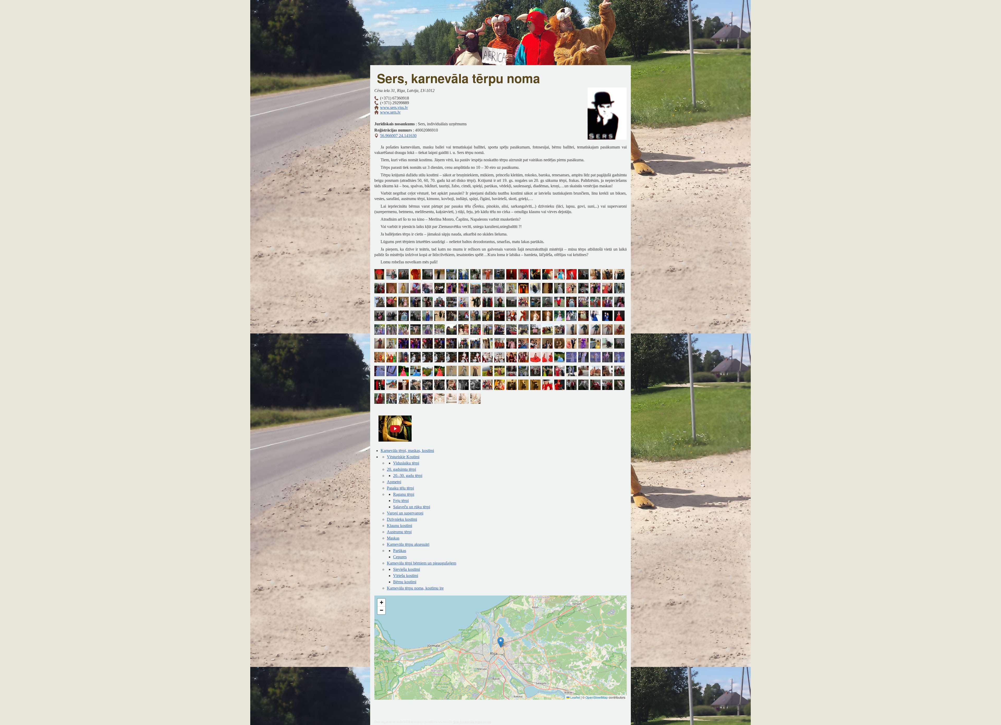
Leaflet (575, 697)
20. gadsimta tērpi (401, 469)
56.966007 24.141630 (398, 135)
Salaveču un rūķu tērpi (411, 507)
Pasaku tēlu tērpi (400, 488)
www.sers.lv (390, 112)
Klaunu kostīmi (399, 525)
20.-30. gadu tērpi (407, 475)
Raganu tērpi (403, 494)
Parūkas (399, 550)
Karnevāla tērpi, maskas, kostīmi (407, 450)
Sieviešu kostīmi (406, 569)
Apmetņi (394, 482)
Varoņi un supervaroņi (405, 513)
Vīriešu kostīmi (405, 575)
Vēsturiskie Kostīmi (403, 457)
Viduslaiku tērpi (406, 463)
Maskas (393, 538)
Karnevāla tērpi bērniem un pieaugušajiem (421, 563)
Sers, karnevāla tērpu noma (472, 722)
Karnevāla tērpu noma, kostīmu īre (415, 588)
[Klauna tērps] (487, 275)
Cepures (400, 557)
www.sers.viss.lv (394, 107)
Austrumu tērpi (399, 532)
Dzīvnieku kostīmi (402, 519)
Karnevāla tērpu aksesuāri (408, 544)
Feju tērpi (401, 500)
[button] (500, 642)
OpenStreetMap (596, 697)
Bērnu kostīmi (404, 582)
